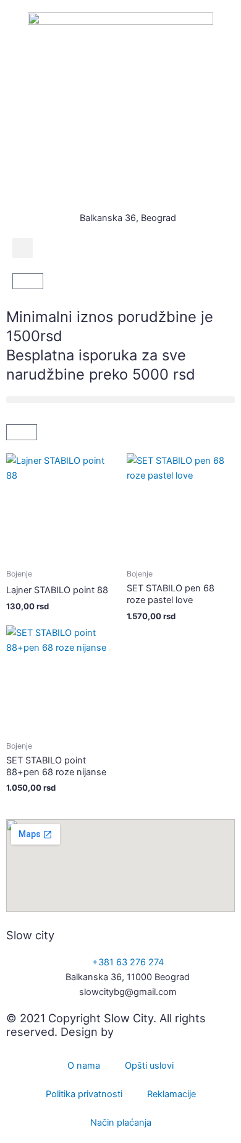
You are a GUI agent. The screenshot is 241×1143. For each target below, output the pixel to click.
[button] (22, 248)
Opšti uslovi (149, 1065)
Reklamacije (171, 1094)
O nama (83, 1065)
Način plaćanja (120, 1122)
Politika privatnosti (84, 1094)
